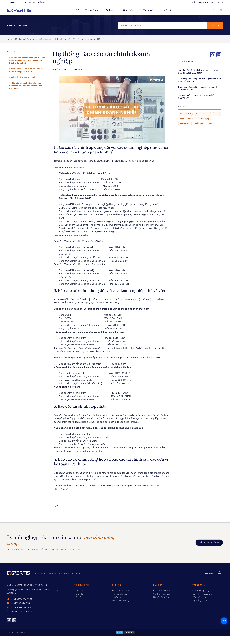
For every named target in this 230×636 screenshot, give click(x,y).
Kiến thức (18, 39)
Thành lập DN (185, 114)
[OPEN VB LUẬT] (174, 10)
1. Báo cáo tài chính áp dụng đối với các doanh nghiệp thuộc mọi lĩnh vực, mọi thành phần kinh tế (27, 60)
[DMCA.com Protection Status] (126, 633)
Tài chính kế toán (202, 114)
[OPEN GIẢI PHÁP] (135, 10)
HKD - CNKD (185, 123)
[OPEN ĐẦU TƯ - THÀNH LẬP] (97, 10)
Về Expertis (12, 2)
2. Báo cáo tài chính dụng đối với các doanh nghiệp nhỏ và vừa (26, 70)
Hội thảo (209, 2)
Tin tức (219, 2)
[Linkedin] (14, 620)
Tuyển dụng (29, 2)
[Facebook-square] (9, 620)
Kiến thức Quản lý (18, 25)
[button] (221, 10)
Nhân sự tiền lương (187, 119)
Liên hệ (41, 2)
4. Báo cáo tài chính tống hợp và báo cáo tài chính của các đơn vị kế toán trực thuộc (26, 86)
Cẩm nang (197, 2)
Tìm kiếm (214, 25)
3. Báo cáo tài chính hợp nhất (22, 77)
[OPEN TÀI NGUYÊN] (156, 10)
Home (9, 39)
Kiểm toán (199, 123)
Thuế (217, 114)
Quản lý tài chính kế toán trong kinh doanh (43, 39)
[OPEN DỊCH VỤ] (115, 10)
